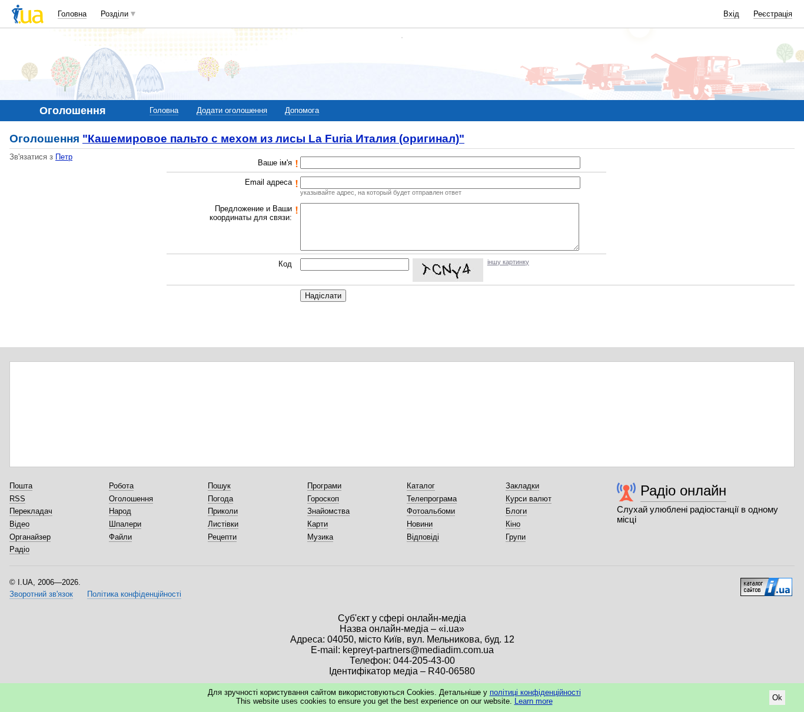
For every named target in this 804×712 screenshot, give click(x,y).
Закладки (522, 485)
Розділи (114, 13)
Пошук (219, 485)
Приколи (223, 511)
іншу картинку (508, 261)
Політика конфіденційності (134, 594)
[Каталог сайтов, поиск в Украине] (766, 582)
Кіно (513, 524)
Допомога (302, 110)
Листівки (223, 524)
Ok (777, 697)
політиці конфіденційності (535, 692)
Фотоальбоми (431, 511)
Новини (420, 524)
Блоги (516, 511)
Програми (324, 485)
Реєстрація (772, 13)
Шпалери (125, 524)
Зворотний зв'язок (41, 594)
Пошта (20, 485)
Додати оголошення (232, 110)
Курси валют (528, 498)
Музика (320, 537)
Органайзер (30, 537)
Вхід (731, 13)
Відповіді (423, 537)
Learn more (533, 701)
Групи (516, 537)
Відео (19, 524)
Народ (120, 511)
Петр (63, 156)
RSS (17, 498)
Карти (317, 524)
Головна (72, 13)
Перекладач (30, 511)
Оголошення (131, 498)
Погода (220, 498)
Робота (121, 485)
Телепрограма (432, 498)
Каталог (421, 485)
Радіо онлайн (683, 490)
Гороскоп (323, 498)
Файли (120, 537)
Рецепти (222, 537)
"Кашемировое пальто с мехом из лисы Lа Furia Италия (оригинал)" (273, 138)
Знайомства (328, 511)
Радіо (19, 549)
